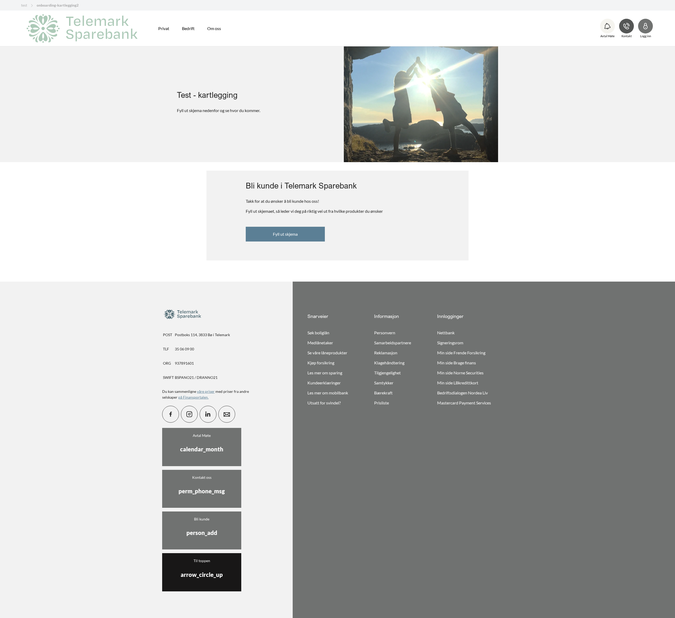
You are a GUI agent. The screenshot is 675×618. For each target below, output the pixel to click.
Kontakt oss (202, 485)
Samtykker (383, 382)
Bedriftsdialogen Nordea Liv (462, 392)
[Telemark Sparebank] (84, 28)
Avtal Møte (201, 443)
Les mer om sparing (324, 372)
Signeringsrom (450, 342)
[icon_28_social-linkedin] (208, 414)
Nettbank (446, 332)
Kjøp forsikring (320, 362)
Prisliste (381, 402)
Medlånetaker (320, 342)
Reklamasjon (385, 352)
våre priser (206, 391)
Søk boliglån (318, 332)
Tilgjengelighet (387, 372)
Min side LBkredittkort (457, 382)
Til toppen (202, 568)
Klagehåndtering (389, 362)
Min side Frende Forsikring (461, 352)
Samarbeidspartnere (392, 342)
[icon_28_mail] (226, 414)
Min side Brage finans (456, 362)
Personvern (384, 332)
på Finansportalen (193, 397)
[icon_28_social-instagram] (189, 414)
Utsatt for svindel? (324, 402)
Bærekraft (383, 392)
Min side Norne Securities (460, 372)
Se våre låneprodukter (327, 352)
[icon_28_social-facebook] (170, 414)
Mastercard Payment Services (464, 402)
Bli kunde (201, 526)
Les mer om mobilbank (327, 392)
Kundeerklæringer (324, 382)
